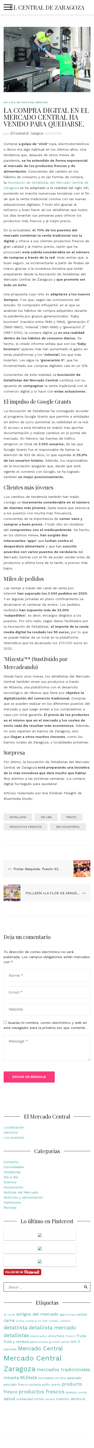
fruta (81, 1335)
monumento (13, 1187)
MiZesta (28, 1377)
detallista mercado (52, 1327)
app (62, 1314)
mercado (10, 1349)
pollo (46, 1384)
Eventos (10, 1182)
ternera (50, 1399)
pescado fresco (16, 1384)
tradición (62, 1399)
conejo (54, 1321)
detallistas (16, 1335)
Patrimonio (12, 1202)
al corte (9, 1314)
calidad (81, 1314)
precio (71, 817)
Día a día (9, 102)
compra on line (36, 1321)
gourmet (54, 1342)
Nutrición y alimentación (23, 1197)
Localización (14, 1127)
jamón (65, 1342)
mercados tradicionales (63, 1369)
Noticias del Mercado (32, 102)
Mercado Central (40, 1348)
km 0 (75, 1342)
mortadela (46, 1378)
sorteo (39, 1399)
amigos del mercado (37, 1314)
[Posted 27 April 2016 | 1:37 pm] (40, 1248)
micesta (11, 1377)
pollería (35, 1384)
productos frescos (25, 827)
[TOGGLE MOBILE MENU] (8, 7)
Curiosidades (14, 1167)
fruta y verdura (16, 1342)
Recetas (10, 1207)
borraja (70, 1314)
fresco (70, 1336)
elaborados (38, 1336)
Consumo (11, 1162)
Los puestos (14, 1137)
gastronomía (39, 1342)
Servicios (11, 1132)
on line (46, 817)
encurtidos (56, 1336)
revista (82, 1392)
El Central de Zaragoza (47, 7)
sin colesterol (68, 827)
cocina (20, 1321)
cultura (65, 1321)
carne (9, 1320)
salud (9, 1398)
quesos (71, 1392)
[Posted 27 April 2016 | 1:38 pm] (40, 1235)
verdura (77, 1399)
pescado (74, 1378)
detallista (18, 817)
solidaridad (24, 1399)
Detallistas (12, 1172)
